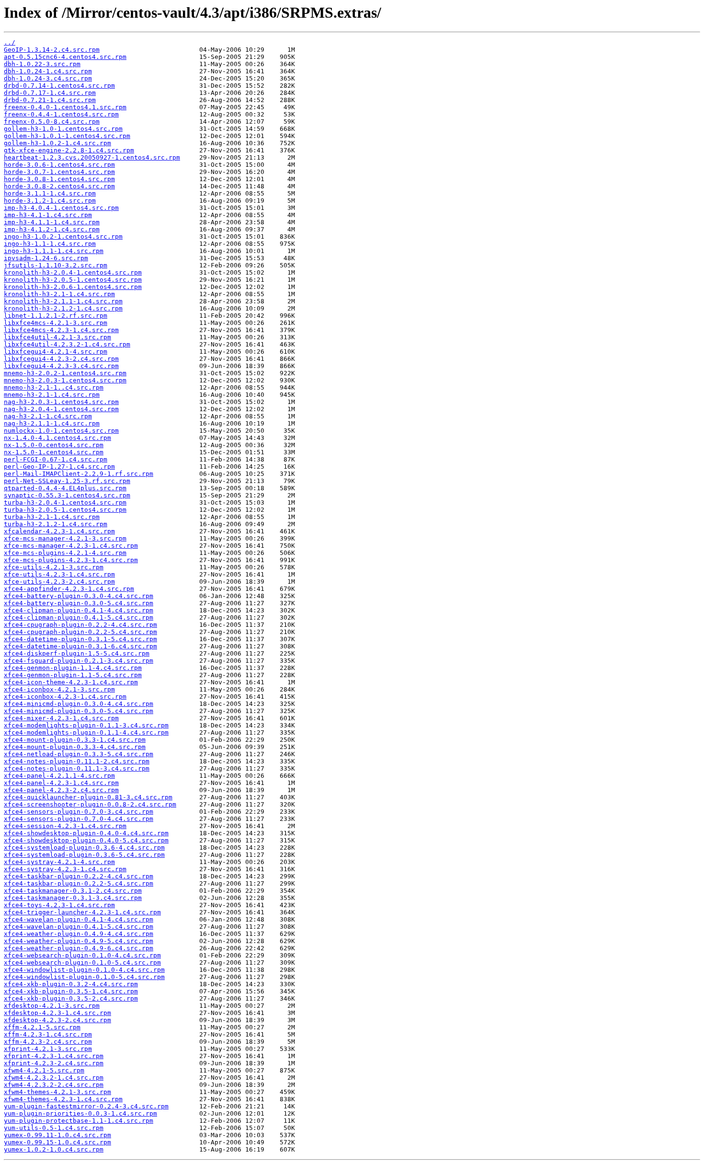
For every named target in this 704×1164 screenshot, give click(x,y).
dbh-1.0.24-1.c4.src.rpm (48, 71)
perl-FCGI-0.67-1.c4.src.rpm (55, 459)
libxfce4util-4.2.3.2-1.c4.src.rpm (67, 344)
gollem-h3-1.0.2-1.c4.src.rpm (57, 143)
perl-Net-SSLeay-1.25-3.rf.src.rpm (67, 480)
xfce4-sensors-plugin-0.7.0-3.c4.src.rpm (78, 811)
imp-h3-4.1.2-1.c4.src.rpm (52, 229)
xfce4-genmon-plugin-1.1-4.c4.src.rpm (73, 667)
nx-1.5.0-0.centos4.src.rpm (53, 445)
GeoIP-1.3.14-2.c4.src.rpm (52, 49)
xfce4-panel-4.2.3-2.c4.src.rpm (61, 790)
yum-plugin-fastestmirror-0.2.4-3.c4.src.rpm (86, 1106)
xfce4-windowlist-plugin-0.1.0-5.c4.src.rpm (84, 976)
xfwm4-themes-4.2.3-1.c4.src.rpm (63, 1099)
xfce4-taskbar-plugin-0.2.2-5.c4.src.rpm (78, 883)
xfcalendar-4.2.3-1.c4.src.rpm (59, 531)
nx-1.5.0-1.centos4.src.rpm (53, 452)
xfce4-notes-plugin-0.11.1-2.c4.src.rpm (76, 761)
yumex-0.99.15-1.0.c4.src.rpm (57, 1142)
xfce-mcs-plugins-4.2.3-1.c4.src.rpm (71, 560)
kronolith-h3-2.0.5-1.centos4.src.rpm (73, 279)
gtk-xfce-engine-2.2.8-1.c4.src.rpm (69, 150)
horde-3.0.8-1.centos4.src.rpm (59, 179)
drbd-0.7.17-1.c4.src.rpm (50, 92)
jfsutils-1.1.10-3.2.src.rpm (55, 265)
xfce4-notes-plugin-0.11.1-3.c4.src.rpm (76, 768)
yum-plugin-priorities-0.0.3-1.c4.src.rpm (80, 1113)
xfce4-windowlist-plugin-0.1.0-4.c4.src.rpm (84, 969)
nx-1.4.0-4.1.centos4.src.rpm (57, 437)
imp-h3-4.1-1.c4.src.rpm (48, 215)
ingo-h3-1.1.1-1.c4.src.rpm (53, 250)
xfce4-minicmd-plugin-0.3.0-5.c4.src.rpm (78, 711)
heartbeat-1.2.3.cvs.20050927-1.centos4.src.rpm (92, 157)
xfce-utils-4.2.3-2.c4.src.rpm (59, 581)
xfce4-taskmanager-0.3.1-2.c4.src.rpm (73, 890)
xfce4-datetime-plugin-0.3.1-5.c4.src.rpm (80, 639)
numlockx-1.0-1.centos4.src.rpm (61, 430)
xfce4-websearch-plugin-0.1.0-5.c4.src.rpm (82, 962)
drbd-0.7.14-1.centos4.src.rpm (59, 85)
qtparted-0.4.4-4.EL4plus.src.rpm (65, 488)
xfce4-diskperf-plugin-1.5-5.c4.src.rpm (76, 653)
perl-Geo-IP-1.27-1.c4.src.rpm (59, 466)
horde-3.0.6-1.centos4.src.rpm (59, 164)
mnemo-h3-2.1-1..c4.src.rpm (53, 387)
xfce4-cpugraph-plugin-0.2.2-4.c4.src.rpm (80, 624)
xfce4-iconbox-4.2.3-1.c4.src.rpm (65, 696)
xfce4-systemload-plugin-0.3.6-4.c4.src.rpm (84, 847)
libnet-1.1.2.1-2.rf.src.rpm (55, 315)
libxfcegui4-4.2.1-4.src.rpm (55, 351)
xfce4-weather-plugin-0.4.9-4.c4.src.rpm (78, 933)
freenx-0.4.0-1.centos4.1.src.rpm (65, 107)
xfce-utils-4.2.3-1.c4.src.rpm (59, 574)
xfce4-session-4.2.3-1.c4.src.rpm (65, 826)
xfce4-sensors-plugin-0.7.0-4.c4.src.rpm (78, 818)
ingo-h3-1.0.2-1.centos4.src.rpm (63, 236)
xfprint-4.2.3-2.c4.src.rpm (53, 1063)
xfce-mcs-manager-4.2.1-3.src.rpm (65, 538)
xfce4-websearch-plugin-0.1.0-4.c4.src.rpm (82, 955)
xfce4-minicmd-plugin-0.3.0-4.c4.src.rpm (78, 703)
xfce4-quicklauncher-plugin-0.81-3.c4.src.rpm (88, 797)
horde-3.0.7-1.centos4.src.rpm (59, 171)
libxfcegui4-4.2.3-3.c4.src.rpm (61, 365)
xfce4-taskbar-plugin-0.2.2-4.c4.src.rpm (78, 876)
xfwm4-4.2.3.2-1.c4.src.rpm (53, 1077)
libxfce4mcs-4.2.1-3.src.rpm (55, 322)
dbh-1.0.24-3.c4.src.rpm (48, 78)
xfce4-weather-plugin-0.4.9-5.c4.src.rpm (78, 941)
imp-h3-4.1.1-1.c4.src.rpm (52, 222)
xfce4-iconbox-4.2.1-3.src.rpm (59, 689)
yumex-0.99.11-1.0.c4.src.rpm (57, 1135)
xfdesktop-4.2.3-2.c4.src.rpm (57, 1020)
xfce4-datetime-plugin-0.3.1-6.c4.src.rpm (80, 646)
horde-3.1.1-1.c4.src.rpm (50, 193)
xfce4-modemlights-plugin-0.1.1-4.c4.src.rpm (86, 732)
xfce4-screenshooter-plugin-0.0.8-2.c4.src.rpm (90, 804)
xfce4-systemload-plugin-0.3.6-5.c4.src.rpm (84, 854)
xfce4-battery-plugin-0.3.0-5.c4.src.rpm (78, 603)
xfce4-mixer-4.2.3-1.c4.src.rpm (61, 718)
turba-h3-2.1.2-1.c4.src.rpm (55, 524)
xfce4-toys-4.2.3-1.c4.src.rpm (59, 905)
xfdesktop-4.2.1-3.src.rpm (52, 1005)
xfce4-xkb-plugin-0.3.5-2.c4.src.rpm (71, 998)
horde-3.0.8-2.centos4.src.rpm (59, 186)
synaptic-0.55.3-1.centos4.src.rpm (67, 495)
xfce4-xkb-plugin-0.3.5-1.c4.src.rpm (71, 991)
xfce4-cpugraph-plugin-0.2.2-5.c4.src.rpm (80, 631)
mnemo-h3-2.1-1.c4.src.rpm (52, 394)
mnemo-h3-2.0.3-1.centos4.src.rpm (65, 380)
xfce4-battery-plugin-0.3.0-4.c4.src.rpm (78, 595)
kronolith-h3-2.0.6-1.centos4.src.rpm (73, 286)
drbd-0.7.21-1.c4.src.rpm (50, 100)
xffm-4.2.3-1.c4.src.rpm (48, 1034)
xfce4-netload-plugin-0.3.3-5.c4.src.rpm (78, 754)
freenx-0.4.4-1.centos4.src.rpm (61, 114)
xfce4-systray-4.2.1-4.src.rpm (59, 861)
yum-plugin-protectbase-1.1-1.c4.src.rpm (78, 1120)
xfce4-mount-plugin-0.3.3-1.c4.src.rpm (75, 739)
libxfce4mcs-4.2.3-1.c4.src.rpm (61, 330)
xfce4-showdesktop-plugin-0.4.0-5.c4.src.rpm (86, 840)
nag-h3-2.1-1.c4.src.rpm (48, 416)
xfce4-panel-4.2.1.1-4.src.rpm (59, 775)
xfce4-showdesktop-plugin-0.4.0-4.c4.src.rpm (86, 833)
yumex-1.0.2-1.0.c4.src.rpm (53, 1149)
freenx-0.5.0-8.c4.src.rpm (52, 121)
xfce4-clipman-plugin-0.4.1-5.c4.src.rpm (78, 617)
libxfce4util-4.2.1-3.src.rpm (57, 337)
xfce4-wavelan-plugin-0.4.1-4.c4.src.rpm (78, 919)
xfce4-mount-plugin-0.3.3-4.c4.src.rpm (75, 746)
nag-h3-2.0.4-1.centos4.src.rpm (61, 409)
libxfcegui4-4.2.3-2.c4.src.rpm (61, 358)
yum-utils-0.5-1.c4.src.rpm (53, 1127)
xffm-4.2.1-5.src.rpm (42, 1027)
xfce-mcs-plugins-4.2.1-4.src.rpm (65, 552)
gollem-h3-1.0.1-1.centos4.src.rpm (67, 135)
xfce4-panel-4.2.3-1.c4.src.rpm (61, 782)
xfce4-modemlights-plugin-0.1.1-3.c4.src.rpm (86, 725)
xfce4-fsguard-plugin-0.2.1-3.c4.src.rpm (78, 660)
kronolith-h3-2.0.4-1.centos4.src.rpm (73, 272)
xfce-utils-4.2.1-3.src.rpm (53, 567)
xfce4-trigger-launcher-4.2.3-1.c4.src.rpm (82, 912)
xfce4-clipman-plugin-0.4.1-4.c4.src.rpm (78, 610)
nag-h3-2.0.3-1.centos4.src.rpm (61, 401)
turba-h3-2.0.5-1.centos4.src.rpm (65, 509)
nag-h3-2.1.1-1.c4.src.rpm (52, 423)
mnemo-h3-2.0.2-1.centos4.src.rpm (65, 373)
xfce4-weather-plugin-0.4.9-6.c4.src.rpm (78, 948)
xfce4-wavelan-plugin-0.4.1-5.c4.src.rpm (78, 926)
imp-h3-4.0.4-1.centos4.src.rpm (61, 207)
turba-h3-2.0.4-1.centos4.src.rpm (65, 502)
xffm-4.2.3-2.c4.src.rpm (48, 1041)
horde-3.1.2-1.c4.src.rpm (50, 200)
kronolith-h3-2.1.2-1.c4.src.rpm (63, 308)
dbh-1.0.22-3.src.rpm (42, 64)
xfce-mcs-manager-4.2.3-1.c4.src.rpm (71, 545)
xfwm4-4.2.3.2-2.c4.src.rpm (53, 1084)
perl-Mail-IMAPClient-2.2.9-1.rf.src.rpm (78, 473)
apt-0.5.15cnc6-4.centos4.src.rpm (65, 56)
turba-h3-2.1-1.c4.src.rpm (52, 516)
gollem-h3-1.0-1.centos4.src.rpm (63, 128)
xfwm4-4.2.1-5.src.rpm (44, 1070)
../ (9, 42)
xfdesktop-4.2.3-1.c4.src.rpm (57, 1012)
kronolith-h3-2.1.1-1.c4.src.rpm (63, 301)
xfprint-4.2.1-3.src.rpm (48, 1048)
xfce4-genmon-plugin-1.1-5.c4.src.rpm (73, 675)
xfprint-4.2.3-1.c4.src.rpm (53, 1056)
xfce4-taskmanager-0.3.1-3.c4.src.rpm (73, 897)
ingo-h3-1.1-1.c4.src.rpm (50, 243)
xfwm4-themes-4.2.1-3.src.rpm (57, 1091)
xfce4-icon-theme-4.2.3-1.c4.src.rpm (71, 682)
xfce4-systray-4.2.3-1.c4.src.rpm (65, 869)
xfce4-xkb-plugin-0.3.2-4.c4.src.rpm (71, 984)
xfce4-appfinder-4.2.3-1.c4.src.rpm (69, 588)
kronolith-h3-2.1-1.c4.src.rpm (59, 294)
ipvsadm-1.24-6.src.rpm (46, 258)
